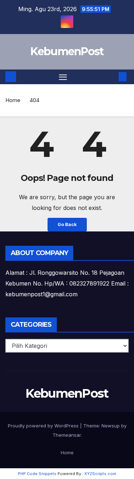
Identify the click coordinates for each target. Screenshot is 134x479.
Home (12, 100)
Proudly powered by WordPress (44, 425)
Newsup (110, 425)
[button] (112, 76)
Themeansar (67, 435)
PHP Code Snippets (37, 473)
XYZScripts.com (100, 473)
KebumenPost (66, 51)
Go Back (67, 224)
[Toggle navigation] (63, 77)
